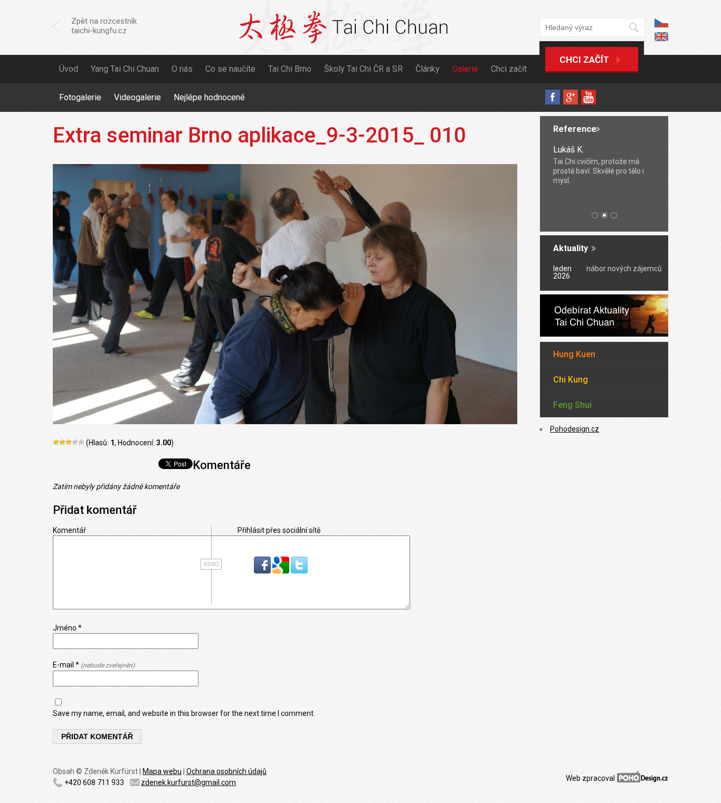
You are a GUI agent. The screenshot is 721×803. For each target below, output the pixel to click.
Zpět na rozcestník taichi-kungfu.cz (104, 25)
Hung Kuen (574, 354)
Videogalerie (137, 97)
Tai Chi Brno (289, 69)
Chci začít (584, 59)
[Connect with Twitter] (299, 571)
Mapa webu (162, 771)
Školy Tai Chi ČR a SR (363, 69)
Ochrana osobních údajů (226, 771)
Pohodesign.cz (574, 429)
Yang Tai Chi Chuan (125, 69)
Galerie (465, 69)
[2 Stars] (62, 442)
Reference (574, 129)
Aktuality (570, 248)
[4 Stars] (75, 442)
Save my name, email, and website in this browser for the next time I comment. (184, 713)
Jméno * (67, 628)
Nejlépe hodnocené (209, 97)
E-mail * (94, 665)
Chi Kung (570, 380)
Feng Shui (572, 405)
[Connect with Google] (281, 571)
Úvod (68, 69)
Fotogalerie (80, 97)
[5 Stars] (81, 442)
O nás (182, 69)
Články (427, 69)
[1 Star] (56, 442)
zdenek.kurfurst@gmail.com (188, 782)
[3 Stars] (68, 442)
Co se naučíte (230, 69)
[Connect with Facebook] (263, 571)
